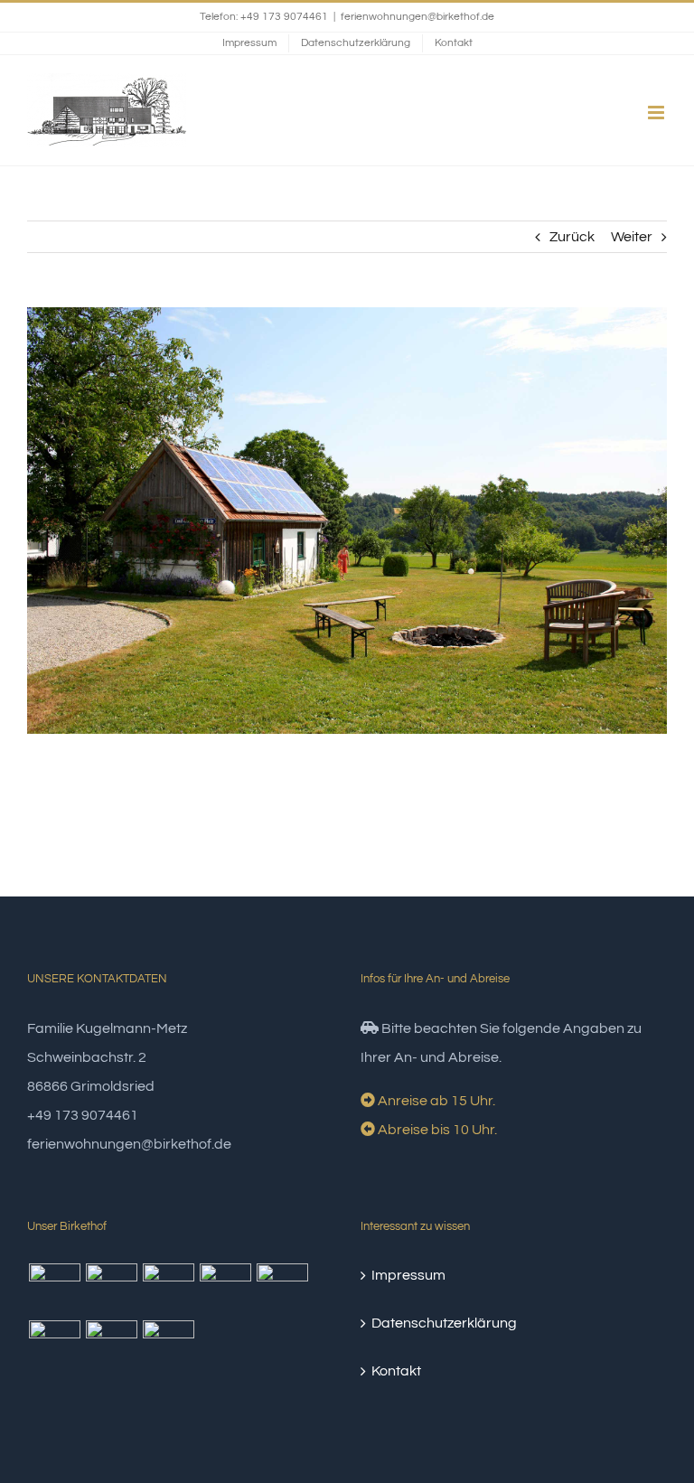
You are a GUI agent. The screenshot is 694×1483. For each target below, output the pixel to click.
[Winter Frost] (54, 1289)
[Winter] (168, 1289)
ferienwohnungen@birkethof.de (417, 17)
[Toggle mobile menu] (657, 112)
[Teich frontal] (168, 1346)
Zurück (572, 237)
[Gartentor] (282, 1289)
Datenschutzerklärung (444, 1323)
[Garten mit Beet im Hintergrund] (111, 1346)
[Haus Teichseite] (54, 1346)
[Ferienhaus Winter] (225, 1289)
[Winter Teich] (111, 1289)
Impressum (408, 1275)
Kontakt (396, 1371)
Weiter (631, 237)
